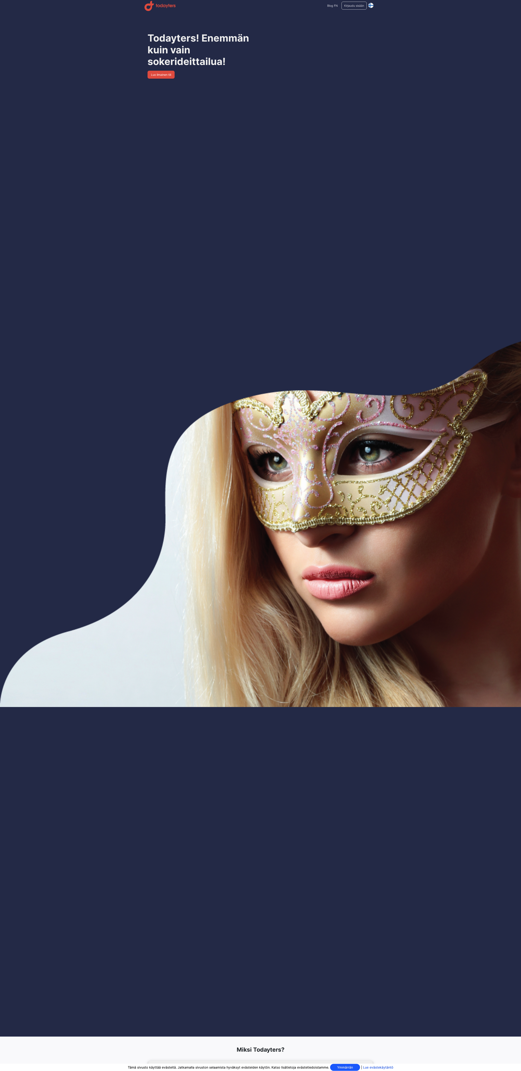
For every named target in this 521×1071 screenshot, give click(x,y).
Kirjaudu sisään (354, 5)
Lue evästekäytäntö (378, 1067)
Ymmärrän (345, 1067)
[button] (370, 4)
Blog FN (332, 5)
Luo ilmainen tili (161, 74)
